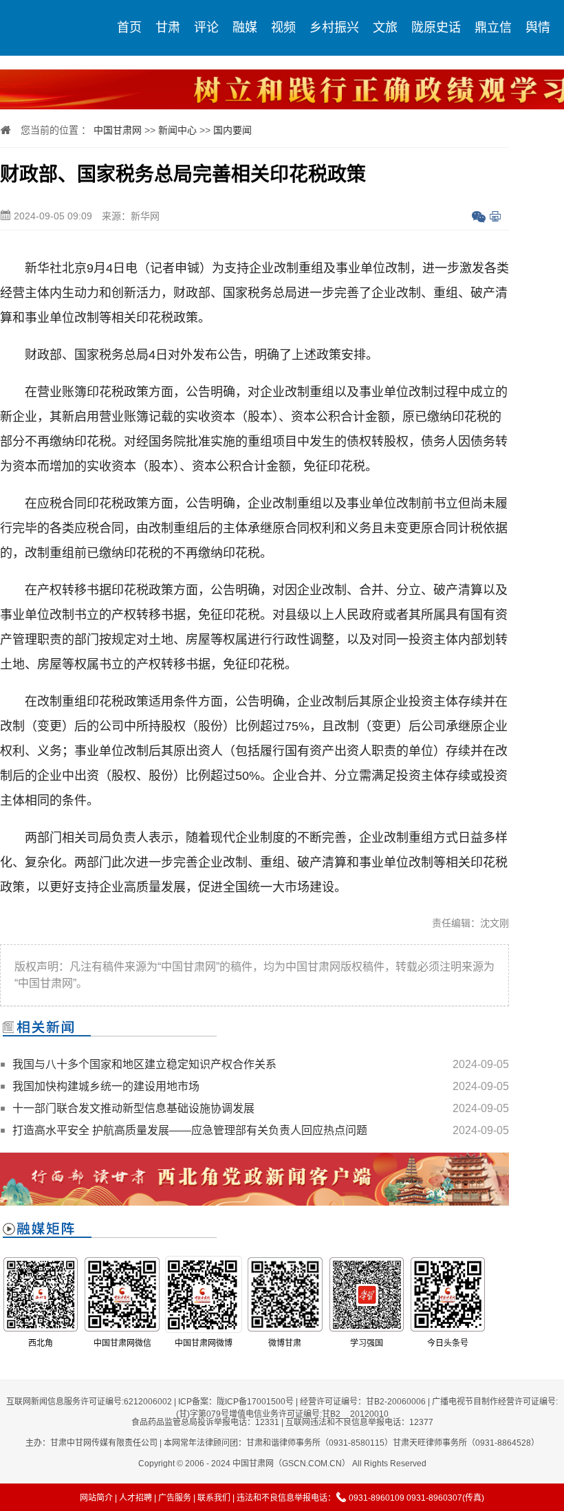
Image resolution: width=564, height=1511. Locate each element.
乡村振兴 (334, 27)
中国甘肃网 (118, 129)
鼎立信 (493, 27)
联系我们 (213, 1498)
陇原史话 (436, 27)
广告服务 (174, 1498)
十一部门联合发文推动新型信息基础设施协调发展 (133, 1108)
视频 (283, 27)
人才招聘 (135, 1498)
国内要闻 (232, 129)
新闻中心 (177, 129)
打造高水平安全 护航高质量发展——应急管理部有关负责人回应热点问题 (189, 1130)
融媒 (244, 27)
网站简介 (96, 1498)
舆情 (537, 27)
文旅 (385, 27)
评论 (206, 27)
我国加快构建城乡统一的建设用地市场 (105, 1086)
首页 (129, 27)
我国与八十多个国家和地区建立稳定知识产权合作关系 (144, 1064)
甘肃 (167, 27)
